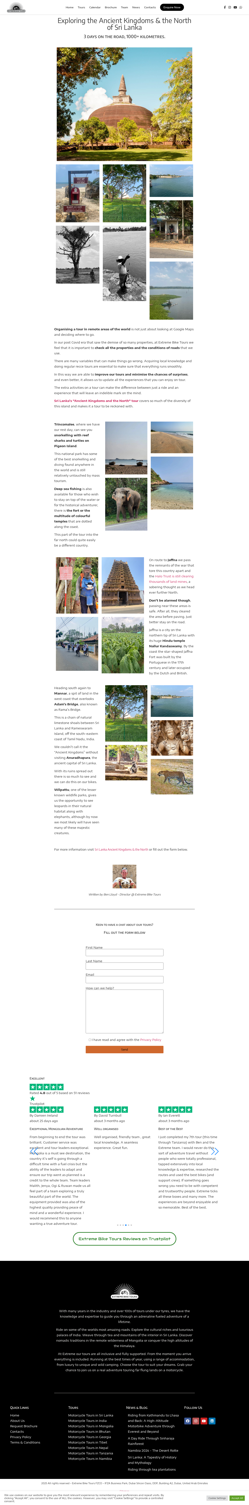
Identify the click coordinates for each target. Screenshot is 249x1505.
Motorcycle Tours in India (87, 1421)
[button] (117, 1225)
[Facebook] (225, 7)
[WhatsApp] (241, 7)
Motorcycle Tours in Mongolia (90, 1426)
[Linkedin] (212, 1421)
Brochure (111, 7)
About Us (17, 1421)
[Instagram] (229, 7)
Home (14, 1415)
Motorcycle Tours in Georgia (89, 1437)
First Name (94, 947)
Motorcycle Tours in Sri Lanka (90, 1415)
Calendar (95, 7)
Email (90, 974)
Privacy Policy (150, 1040)
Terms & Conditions (25, 1442)
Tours (81, 7)
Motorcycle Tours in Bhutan (89, 1431)
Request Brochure (23, 1426)
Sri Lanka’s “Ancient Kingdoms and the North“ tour (96, 401)
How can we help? (100, 988)
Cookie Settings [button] (217, 1498)
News (136, 7)
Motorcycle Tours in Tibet (87, 1442)
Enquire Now (172, 7)
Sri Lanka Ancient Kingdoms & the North (121, 849)
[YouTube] (235, 7)
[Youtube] (204, 1421)
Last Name (94, 961)
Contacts (150, 7)
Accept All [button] (237, 1498)
